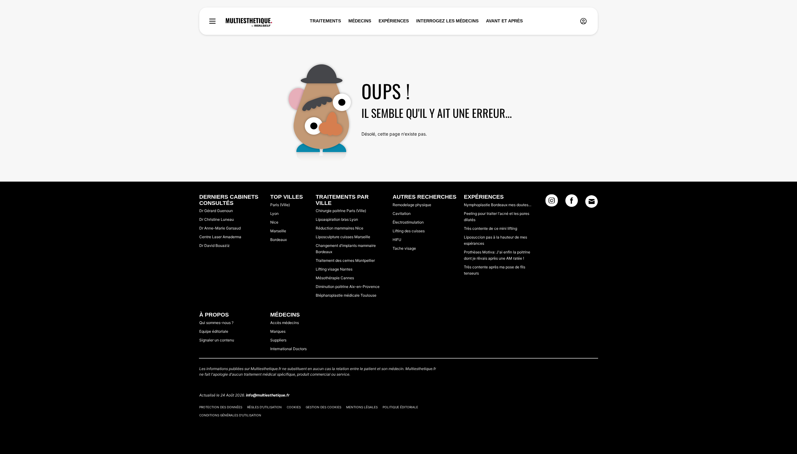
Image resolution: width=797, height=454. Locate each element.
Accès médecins (284, 322)
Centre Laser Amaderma (220, 236)
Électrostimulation (408, 222)
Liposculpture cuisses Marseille (343, 236)
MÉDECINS (359, 20)
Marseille (278, 231)
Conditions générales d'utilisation (230, 415)
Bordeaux (278, 239)
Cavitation (402, 213)
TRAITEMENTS (325, 20)
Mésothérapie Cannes (335, 278)
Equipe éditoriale (213, 331)
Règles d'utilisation (264, 407)
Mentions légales (362, 407)
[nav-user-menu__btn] (583, 21)
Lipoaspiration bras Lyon (337, 219)
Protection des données (220, 407)
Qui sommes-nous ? (216, 322)
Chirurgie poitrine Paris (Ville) (341, 210)
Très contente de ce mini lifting (490, 228)
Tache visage (404, 248)
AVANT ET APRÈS (504, 20)
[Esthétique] (249, 22)
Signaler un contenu (216, 340)
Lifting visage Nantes (334, 269)
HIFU (397, 239)
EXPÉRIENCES (394, 20)
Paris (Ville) (280, 204)
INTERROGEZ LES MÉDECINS (447, 20)
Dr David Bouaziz (214, 245)
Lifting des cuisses (409, 231)
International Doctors (288, 348)
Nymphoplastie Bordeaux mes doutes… (497, 204)
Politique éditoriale (400, 407)
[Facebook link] (571, 202)
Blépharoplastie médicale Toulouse (346, 295)
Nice (274, 222)
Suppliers (278, 340)
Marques (277, 331)
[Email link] (591, 201)
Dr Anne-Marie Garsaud (220, 228)
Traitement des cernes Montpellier (345, 260)
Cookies (294, 407)
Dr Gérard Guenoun (216, 210)
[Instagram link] (551, 202)
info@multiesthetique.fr (268, 395)
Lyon (274, 213)
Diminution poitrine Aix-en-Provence (348, 286)
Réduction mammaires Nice (339, 228)
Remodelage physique (412, 204)
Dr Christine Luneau (216, 219)
